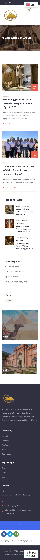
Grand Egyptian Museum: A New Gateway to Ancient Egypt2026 (18, 103)
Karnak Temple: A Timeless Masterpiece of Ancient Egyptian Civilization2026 (23, 226)
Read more (8, 124)
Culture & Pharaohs (14, 271)
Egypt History (11, 276)
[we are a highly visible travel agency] (3, 491)
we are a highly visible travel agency (16, 495)
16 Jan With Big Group (15, 266)
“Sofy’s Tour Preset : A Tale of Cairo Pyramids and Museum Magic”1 (18, 170)
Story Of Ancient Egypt (16, 281)
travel (9, 300)
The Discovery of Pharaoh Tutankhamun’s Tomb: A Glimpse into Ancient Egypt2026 (25, 243)
